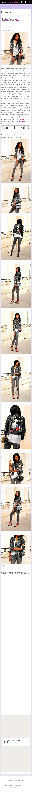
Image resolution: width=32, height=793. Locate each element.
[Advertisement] (16, 645)
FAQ (27, 785)
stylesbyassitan (8, 21)
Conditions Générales (16, 787)
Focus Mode (11, 780)
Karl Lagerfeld (20, 121)
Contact (5, 785)
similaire (22, 119)
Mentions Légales (20, 785)
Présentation (11, 785)
